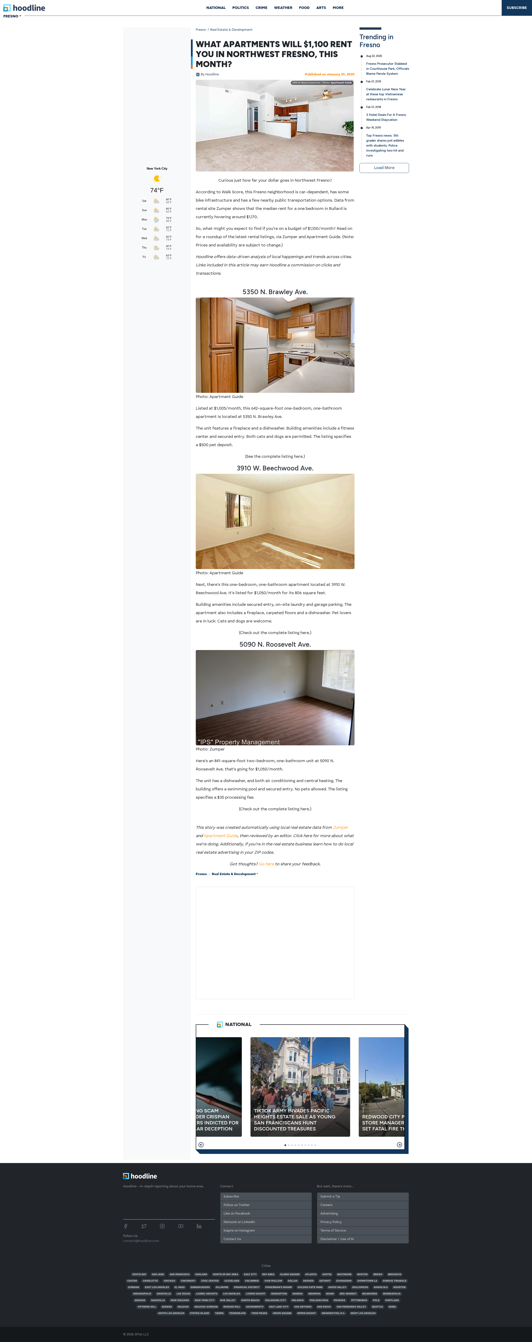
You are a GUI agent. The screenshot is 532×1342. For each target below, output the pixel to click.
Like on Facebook (237, 1213)
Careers (326, 1205)
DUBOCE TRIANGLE (394, 1281)
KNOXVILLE (164, 1294)
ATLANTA (310, 1274)
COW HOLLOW (273, 1281)
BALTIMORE (344, 1274)
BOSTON (362, 1274)
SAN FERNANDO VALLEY (351, 1307)
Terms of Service (333, 1230)
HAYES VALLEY (337, 1287)
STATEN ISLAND (199, 1313)
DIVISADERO (344, 1281)
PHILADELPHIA (319, 1300)
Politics (240, 7)
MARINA (298, 1294)
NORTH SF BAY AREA (225, 1274)
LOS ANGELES (231, 1294)
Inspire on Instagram (239, 1230)
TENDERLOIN (237, 1313)
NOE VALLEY (227, 1300)
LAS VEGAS (183, 1294)
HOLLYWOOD (360, 1287)
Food (304, 7)
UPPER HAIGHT (306, 1313)
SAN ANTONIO (303, 1307)
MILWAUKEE (369, 1294)
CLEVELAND (231, 1281)
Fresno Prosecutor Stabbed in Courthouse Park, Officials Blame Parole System (387, 69)
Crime (261, 7)
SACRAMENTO (255, 1307)
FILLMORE (222, 1287)
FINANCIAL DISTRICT (247, 1287)
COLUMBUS (252, 1281)
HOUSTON (399, 1287)
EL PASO (180, 1287)
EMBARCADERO (200, 1287)
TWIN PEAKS (259, 1313)
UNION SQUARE (282, 1313)
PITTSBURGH (359, 1300)
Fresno (201, 30)
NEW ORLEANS (180, 1300)
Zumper (340, 828)
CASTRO (132, 1281)
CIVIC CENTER (210, 1281)
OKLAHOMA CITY (275, 1300)
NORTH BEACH (250, 1300)
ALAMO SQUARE (290, 1274)
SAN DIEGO (324, 1307)
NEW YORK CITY (204, 1300)
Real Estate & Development (231, 30)
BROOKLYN (394, 1274)
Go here (266, 864)
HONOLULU (381, 1287)
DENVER (308, 1281)
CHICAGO (169, 1281)
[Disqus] (275, 942)
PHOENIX (339, 1300)
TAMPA (219, 1313)
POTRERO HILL (147, 1307)
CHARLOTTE (150, 1281)
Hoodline (210, 74)
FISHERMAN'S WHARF (278, 1287)
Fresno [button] (10, 16)
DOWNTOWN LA (367, 1281)
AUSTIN (326, 1274)
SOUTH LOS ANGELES (171, 1313)
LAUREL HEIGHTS (206, 1294)
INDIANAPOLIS (142, 1294)
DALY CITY (250, 1274)
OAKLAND (201, 1274)
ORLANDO (298, 1300)
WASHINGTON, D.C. (333, 1313)
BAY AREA (268, 1274)
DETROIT (325, 1281)
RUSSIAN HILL (231, 1307)
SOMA (392, 1307)
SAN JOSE (158, 1274)
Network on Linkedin (239, 1222)
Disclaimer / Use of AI (337, 1239)
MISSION (140, 1300)
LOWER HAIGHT (255, 1294)
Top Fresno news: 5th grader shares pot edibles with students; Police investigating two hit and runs (385, 145)
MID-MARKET (348, 1294)
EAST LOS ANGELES (157, 1287)
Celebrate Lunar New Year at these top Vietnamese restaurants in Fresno (386, 94)
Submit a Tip (330, 1196)
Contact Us (232, 1239)
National (216, 7)
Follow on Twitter (237, 1205)
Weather (283, 7)
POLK (376, 1300)
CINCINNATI (188, 1281)
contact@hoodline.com (141, 1241)
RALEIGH (183, 1307)
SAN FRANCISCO (180, 1274)
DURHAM (133, 1287)
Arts (321, 7)
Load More (384, 168)
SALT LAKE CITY (278, 1307)
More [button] (338, 7)
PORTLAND (392, 1300)
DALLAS (292, 1281)
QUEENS (167, 1307)
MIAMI (330, 1294)
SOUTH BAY (139, 1274)
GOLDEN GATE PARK (310, 1287)
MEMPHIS (314, 1294)
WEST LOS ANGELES (363, 1313)
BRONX (377, 1274)
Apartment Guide (341, 83)
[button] (201, 1144)
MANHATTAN (279, 1294)
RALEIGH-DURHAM (206, 1307)
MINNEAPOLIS (391, 1294)
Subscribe (517, 7)
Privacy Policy (331, 1222)
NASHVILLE (158, 1300)
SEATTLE (377, 1307)
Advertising (329, 1213)
